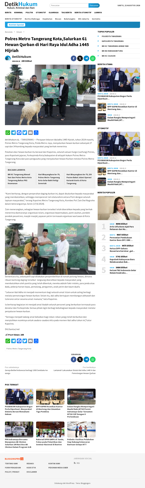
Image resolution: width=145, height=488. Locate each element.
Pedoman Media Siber (58, 467)
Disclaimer (32, 472)
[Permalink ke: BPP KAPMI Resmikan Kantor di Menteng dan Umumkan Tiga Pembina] (50, 397)
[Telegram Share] (86, 58)
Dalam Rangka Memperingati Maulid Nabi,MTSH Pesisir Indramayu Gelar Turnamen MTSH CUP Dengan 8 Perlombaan (80, 411)
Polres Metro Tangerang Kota (19, 348)
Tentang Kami (11, 463)
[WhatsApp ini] (93, 58)
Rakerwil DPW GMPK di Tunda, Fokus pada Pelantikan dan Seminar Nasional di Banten (50, 442)
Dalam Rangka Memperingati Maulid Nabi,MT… (121, 118)
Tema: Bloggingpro (83, 483)
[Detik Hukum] (21, 5)
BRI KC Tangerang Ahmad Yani (115, 46)
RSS (78, 463)
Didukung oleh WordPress (64, 483)
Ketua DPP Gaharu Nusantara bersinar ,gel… (122, 249)
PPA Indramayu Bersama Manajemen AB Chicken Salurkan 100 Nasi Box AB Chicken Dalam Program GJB (18, 443)
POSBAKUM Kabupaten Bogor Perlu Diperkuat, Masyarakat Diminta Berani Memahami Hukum (19, 410)
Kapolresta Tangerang (113, 41)
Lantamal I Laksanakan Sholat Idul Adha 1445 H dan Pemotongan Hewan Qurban (75, 370)
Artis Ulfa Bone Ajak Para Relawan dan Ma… (122, 228)
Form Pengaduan (13, 467)
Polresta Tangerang (111, 36)
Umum (106, 94)
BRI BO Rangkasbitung (112, 51)
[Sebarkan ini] (73, 58)
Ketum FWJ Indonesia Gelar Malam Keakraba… (123, 271)
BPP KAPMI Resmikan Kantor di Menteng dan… (122, 108)
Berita (100, 94)
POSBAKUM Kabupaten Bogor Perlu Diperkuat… (115, 97)
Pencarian (94, 5)
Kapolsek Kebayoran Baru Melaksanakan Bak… (122, 260)
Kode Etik (31, 467)
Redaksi (30, 463)
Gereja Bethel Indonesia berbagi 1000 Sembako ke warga (26, 370)
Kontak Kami (54, 463)
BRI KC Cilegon (108, 56)
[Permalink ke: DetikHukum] (8, 58)
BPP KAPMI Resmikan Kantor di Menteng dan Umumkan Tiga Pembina (49, 409)
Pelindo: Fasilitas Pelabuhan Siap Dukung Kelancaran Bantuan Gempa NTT (80, 442)
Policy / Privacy (12, 472)
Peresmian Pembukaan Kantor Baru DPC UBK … (121, 238)
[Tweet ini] (80, 58)
